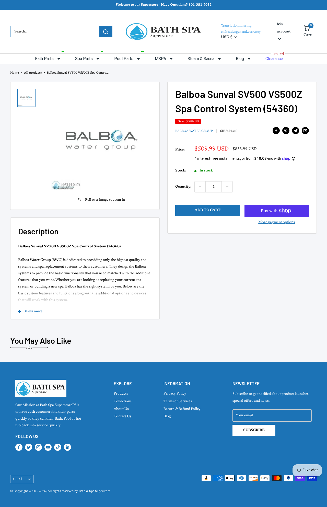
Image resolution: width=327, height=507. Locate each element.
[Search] (105, 31)
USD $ (17, 479)
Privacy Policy (175, 394)
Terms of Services (178, 401)
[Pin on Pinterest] (285, 130)
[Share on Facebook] (276, 130)
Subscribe (254, 430)
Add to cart (207, 210)
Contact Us (122, 416)
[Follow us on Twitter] (28, 447)
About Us (121, 409)
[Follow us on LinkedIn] (67, 447)
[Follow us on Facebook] (18, 447)
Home (14, 72)
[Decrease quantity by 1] (200, 186)
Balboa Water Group (194, 131)
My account (284, 27)
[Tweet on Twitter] (295, 130)
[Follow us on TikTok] (57, 447)
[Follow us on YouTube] (48, 447)
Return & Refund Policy (182, 409)
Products (121, 394)
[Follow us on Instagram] (38, 447)
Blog (167, 416)
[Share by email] (305, 130)
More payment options (276, 222)
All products (33, 72)
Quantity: (183, 187)
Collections (123, 401)
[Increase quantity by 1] (227, 186)
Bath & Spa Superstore (94, 491)
